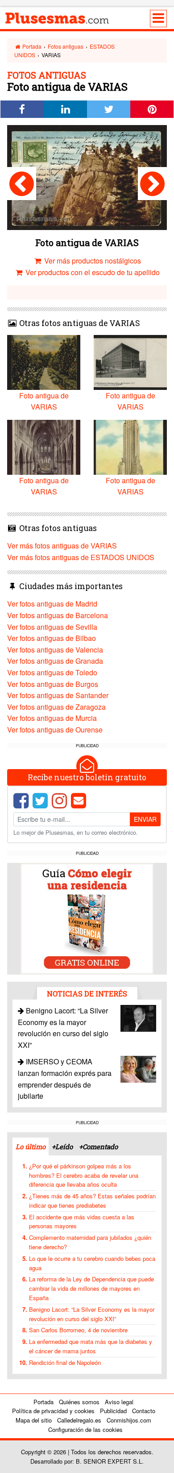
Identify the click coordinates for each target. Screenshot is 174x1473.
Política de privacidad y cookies (53, 1410)
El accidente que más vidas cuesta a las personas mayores (81, 1221)
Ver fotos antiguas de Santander (57, 695)
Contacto (143, 1410)
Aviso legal (119, 1402)
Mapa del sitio (34, 1420)
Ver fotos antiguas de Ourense (55, 729)
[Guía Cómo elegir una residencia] (87, 918)
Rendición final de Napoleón (65, 1362)
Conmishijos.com (129, 1420)
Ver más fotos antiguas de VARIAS (62, 545)
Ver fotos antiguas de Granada (55, 661)
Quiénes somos (79, 1402)
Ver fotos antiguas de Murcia (52, 718)
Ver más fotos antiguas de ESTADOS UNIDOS (80, 557)
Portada (31, 46)
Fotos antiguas (65, 46)
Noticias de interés (87, 993)
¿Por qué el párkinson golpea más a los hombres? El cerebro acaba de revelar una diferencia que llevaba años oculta (83, 1175)
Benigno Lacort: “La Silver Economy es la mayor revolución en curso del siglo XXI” (91, 1314)
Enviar (145, 819)
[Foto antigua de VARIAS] (21, 183)
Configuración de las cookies (85, 1429)
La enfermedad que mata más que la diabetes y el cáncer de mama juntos (90, 1346)
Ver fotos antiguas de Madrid (52, 603)
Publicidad (113, 1410)
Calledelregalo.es (79, 1420)
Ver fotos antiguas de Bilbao (51, 638)
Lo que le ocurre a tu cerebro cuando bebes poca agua (92, 1263)
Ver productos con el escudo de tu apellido (92, 272)
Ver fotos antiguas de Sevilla (52, 627)
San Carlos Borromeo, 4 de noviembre (78, 1330)
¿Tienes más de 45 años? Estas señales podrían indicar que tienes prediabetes (92, 1200)
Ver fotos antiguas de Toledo (52, 672)
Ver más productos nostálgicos (91, 260)
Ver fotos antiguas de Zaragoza (56, 707)
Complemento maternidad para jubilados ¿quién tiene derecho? (90, 1242)
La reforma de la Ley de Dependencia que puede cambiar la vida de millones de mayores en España (91, 1288)
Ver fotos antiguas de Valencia (55, 649)
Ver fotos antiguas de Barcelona (57, 615)
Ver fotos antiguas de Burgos (52, 684)
